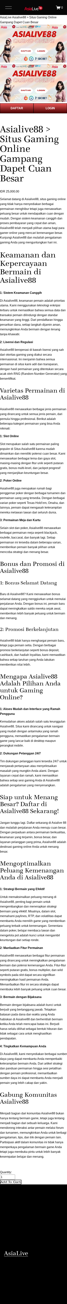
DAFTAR (17, 108)
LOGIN (50, 108)
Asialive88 (19, 237)
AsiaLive (6, 17)
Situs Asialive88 (24, 449)
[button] (10, 1182)
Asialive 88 (59, 823)
